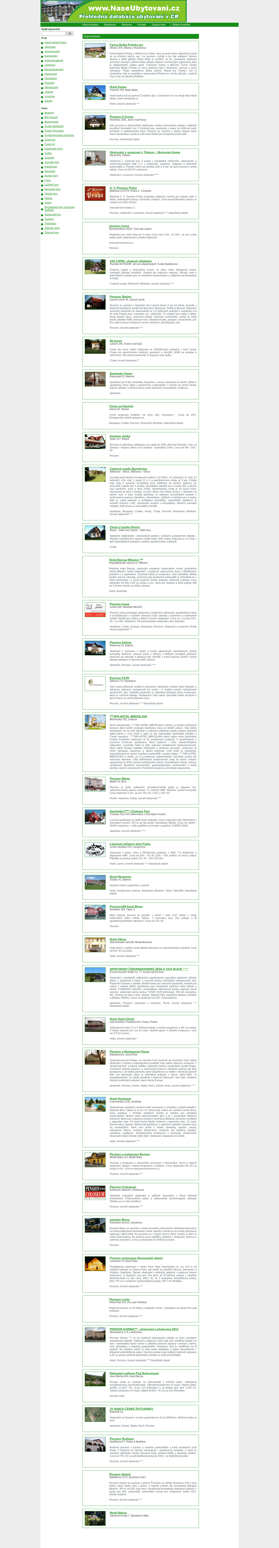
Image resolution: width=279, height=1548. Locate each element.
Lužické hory (52, 184)
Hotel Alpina (118, 1512)
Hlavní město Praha (55, 42)
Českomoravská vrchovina (59, 135)
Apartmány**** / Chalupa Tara (130, 811)
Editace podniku (181, 24)
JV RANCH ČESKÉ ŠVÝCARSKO (131, 1408)
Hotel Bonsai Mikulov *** (126, 559)
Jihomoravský (52, 51)
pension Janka (120, 436)
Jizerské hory (52, 162)
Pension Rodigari (122, 1438)
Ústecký (49, 92)
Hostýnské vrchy (54, 148)
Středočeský (51, 87)
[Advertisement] (221, 89)
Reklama (127, 24)
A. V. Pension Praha (123, 187)
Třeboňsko (50, 223)
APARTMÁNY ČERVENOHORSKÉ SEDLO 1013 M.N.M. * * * (149, 969)
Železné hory (52, 232)
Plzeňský (50, 83)
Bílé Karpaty (51, 117)
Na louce (116, 340)
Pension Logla (119, 1299)
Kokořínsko (51, 166)
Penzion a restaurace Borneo (130, 1154)
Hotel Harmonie (120, 876)
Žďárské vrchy (52, 228)
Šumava (49, 219)
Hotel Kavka (118, 86)
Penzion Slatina (120, 296)
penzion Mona (119, 1219)
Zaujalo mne (158, 24)
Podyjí (48, 202)
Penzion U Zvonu (122, 116)
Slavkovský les (53, 214)
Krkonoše (50, 171)
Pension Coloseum (123, 1186)
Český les (50, 139)
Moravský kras (52, 189)
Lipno (48, 180)
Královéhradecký (54, 60)
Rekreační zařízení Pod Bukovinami (134, 1373)
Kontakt (141, 24)
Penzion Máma (120, 778)
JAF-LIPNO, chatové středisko (131, 261)
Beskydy (49, 112)
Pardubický (51, 78)
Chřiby (48, 153)
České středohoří (54, 126)
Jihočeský (50, 47)
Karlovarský (51, 56)
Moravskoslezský (54, 69)
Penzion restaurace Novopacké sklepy (136, 1258)
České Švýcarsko (54, 130)
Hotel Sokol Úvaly (122, 1018)
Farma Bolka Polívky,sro (126, 44)
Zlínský (48, 101)
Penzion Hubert (120, 1474)
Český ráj (50, 144)
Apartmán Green (121, 373)
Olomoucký (51, 74)
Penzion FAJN (119, 678)
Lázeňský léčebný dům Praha (130, 844)
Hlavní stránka (90, 24)
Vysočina (50, 96)
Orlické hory (51, 193)
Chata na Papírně (121, 406)
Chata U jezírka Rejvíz (125, 527)
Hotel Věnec (118, 939)
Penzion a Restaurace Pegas (129, 1051)
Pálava (48, 198)
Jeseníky (49, 157)
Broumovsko (51, 121)
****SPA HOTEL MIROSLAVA (128, 716)
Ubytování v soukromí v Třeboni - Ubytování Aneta (145, 152)
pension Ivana (119, 225)
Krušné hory (51, 175)
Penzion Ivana (119, 604)
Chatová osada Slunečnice (128, 468)
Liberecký (50, 65)
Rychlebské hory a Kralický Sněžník (60, 209)
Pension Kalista (121, 642)
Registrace (110, 24)
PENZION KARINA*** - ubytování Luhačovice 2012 (144, 1329)
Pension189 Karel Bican (126, 906)
